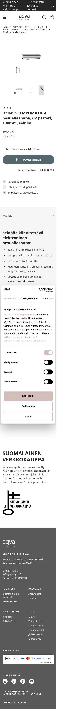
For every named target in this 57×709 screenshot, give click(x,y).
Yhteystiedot (35, 621)
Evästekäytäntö (14, 694)
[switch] (48, 362)
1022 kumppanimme (22, 314)
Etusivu (6, 27)
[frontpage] (28, 543)
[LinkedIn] (13, 681)
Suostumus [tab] (10, 298)
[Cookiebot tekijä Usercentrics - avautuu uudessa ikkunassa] (40, 290)
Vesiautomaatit (10, 601)
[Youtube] (31, 681)
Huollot (32, 598)
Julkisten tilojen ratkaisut (11, 595)
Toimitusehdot (36, 629)
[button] (26, 215)
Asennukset (34, 593)
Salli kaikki (28, 396)
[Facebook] (22, 681)
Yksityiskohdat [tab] (29, 298)
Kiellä (28, 416)
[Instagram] (5, 681)
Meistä (32, 616)
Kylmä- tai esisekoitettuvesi (14, 32)
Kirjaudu (7, 616)
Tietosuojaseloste (16, 691)
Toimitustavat (35, 625)
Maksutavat (34, 638)
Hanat (5, 29)
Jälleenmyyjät (35, 634)
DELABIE (40, 27)
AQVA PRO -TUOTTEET (23, 27)
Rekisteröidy (9, 621)
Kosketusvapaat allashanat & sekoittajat (29, 29)
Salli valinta (28, 406)
